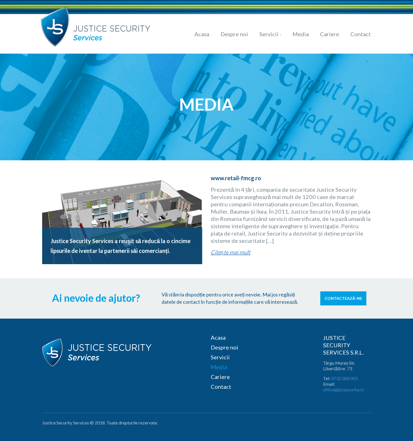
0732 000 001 (344, 378)
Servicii (268, 34)
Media (300, 34)
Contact (360, 34)
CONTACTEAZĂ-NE (343, 298)
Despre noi (234, 34)
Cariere (329, 34)
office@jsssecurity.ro (343, 389)
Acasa (201, 34)
